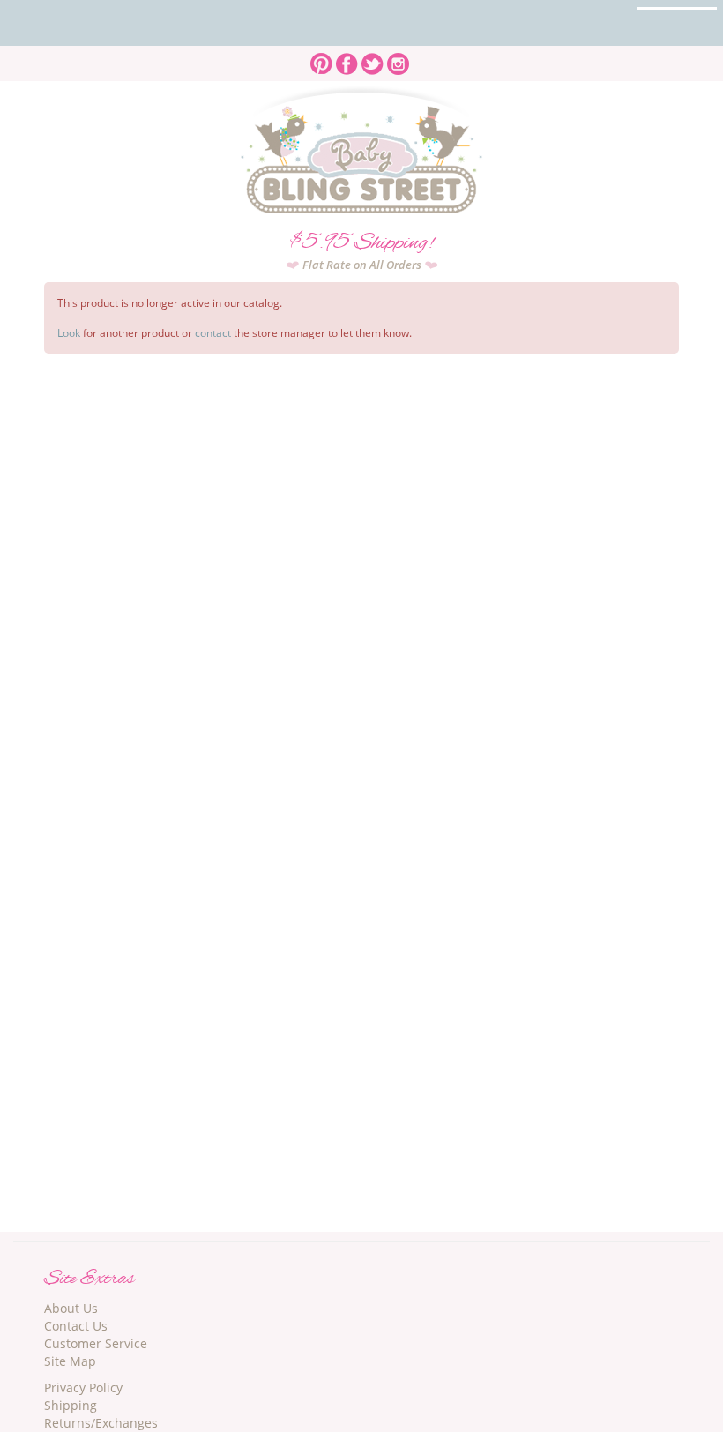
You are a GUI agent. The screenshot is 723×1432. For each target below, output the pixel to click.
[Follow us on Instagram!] (398, 58)
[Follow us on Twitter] (373, 58)
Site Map (70, 1361)
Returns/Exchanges (101, 1422)
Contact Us (76, 1325)
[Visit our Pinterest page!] (321, 58)
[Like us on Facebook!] (347, 58)
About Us (71, 1308)
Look (68, 332)
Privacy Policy (83, 1387)
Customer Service (95, 1343)
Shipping (70, 1405)
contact (213, 332)
